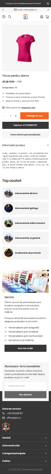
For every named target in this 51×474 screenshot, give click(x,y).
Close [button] (48, 3)
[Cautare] (9, 17)
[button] (2, 9)
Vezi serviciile (25, 348)
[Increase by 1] (15, 116)
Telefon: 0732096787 (25, 125)
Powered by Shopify (32, 469)
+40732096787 (15, 413)
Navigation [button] (3, 17)
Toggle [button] (48, 145)
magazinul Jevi (28, 107)
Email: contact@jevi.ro (27, 9)
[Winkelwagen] (47, 17)
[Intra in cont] (41, 17)
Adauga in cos (34, 115)
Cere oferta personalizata (25, 134)
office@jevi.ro (14, 417)
